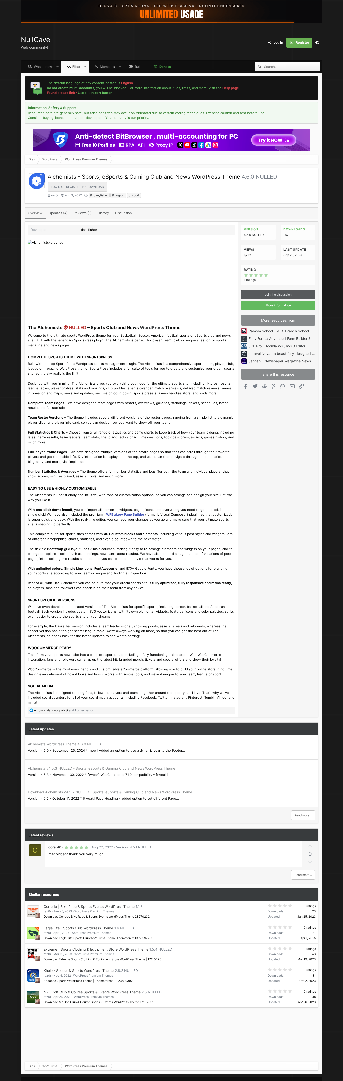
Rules (139, 67)
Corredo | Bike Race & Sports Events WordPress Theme (89, 906)
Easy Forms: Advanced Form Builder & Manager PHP (291, 338)
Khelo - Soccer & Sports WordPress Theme (79, 970)
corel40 (54, 847)
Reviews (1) (83, 213)
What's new (43, 67)
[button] (57, 67)
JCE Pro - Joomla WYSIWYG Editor (277, 346)
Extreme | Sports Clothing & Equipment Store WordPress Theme (96, 949)
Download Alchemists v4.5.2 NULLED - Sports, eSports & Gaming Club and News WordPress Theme (110, 792)
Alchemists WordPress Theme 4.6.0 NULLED (64, 744)
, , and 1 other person (64, 710)
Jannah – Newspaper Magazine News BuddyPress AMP (294, 361)
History (103, 213)
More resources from (278, 320)
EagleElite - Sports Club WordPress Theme (78, 928)
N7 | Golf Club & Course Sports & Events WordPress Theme (92, 992)
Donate (165, 67)
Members (107, 67)
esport (120, 195)
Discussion (123, 213)
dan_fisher (100, 195)
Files (76, 67)
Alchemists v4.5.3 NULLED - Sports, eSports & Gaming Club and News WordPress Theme (101, 768)
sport (135, 195)
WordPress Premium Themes (94, 911)
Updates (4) (58, 213)
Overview (35, 213)
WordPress (152, 327)
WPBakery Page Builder (125, 514)
